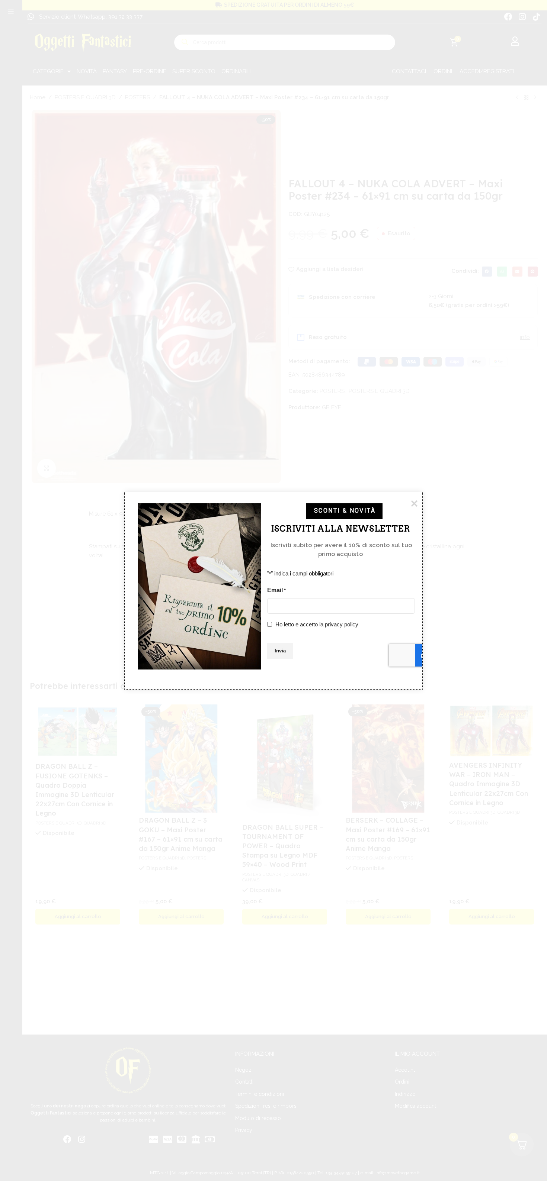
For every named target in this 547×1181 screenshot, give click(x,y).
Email (276, 590)
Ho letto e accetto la (316, 624)
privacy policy (341, 624)
